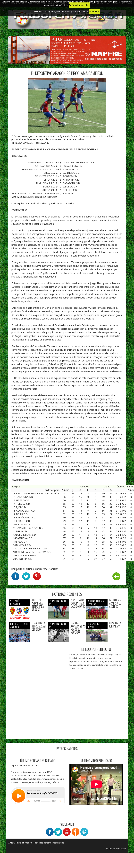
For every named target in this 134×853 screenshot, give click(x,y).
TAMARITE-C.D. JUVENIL (41, 162)
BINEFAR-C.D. (70, 169)
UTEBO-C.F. (48, 190)
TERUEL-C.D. (70, 190)
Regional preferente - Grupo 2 (19, 625)
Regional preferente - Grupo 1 (97, 602)
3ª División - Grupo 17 (58, 602)
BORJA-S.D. (49, 186)
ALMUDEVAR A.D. (45, 183)
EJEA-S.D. (68, 193)
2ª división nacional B (15, 602)
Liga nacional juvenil (94, 625)
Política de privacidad (116, 848)
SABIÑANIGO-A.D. (45, 165)
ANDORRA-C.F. (71, 179)
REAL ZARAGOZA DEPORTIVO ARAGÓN (33, 193)
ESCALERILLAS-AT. (73, 165)
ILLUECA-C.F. (70, 186)
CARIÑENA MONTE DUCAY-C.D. (37, 169)
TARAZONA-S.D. (71, 183)
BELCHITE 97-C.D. (45, 176)
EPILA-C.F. (49, 179)
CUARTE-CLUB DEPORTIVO (78, 162)
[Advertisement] (38, 715)
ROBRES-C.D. (70, 176)
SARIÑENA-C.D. (71, 172)
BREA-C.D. (49, 172)
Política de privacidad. (79, 5)
